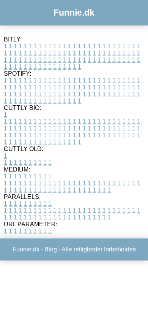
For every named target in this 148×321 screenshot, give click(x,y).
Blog (50, 249)
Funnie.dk (74, 12)
